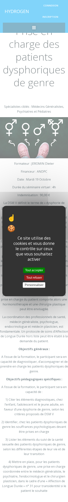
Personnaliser (34, 285)
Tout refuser (34, 277)
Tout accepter (34, 270)
